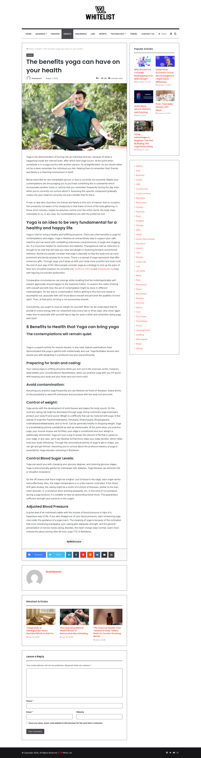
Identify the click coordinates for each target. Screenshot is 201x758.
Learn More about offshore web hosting (142, 109)
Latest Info (141, 262)
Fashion (55, 34)
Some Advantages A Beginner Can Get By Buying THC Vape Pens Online (143, 140)
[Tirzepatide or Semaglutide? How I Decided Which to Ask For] (40, 617)
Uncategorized (143, 330)
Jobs (138, 252)
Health (67, 34)
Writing (139, 348)
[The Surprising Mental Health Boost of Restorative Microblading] (74, 617)
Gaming (139, 225)
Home (28, 34)
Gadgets (140, 221)
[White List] (100, 14)
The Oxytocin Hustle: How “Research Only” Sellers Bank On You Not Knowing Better (107, 632)
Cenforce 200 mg (84, 269)
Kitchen (139, 257)
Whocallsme (141, 339)
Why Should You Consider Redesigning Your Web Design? (143, 74)
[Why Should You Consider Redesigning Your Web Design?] (143, 61)
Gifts (138, 230)
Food (138, 216)
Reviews (140, 298)
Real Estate (141, 294)
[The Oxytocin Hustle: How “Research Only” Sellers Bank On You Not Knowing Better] (108, 617)
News (138, 275)
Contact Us (147, 34)
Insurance (81, 34)
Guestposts (37, 78)
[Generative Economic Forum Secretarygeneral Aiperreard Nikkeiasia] (165, 61)
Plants (139, 289)
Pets (138, 280)
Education (140, 198)
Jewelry (139, 248)
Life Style (140, 271)
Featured (140, 211)
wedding (140, 335)
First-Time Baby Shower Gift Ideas (164, 107)
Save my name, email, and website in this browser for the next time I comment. (66, 723)
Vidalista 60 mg (106, 269)
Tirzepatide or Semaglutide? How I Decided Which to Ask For (40, 630)
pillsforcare (74, 541)
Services (140, 303)
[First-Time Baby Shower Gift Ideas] (165, 95)
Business (40, 34)
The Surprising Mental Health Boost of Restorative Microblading (74, 630)
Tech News (141, 316)
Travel (133, 34)
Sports (103, 34)
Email (29, 712)
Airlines (139, 166)
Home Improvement (145, 239)
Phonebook (141, 284)
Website (80, 712)
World (138, 344)
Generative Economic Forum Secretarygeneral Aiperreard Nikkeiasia (165, 75)
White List (67, 753)
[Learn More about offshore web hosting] (143, 96)
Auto (138, 170)
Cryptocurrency (143, 193)
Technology (117, 34)
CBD (138, 184)
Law (93, 34)
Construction (142, 189)
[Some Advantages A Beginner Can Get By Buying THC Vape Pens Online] (143, 126)
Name (29, 701)
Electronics (141, 202)
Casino (139, 180)
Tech (138, 312)
